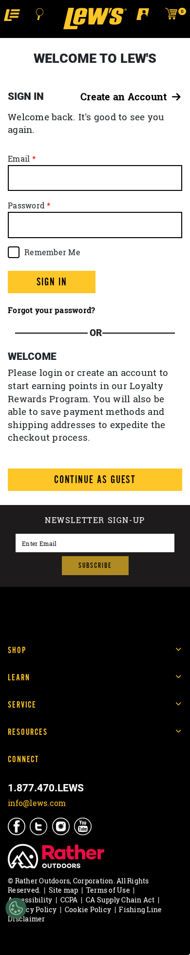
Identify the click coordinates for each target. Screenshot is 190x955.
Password (26, 205)
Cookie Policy (88, 909)
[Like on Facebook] (17, 826)
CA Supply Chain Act (120, 899)
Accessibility (30, 899)
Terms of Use (108, 890)
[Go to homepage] (95, 18)
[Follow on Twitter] (39, 826)
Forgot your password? (51, 310)
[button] (12, 14)
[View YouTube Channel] (83, 826)
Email (19, 159)
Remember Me (52, 252)
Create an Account (126, 96)
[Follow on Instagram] (61, 826)
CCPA (69, 899)
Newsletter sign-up (95, 521)
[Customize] (15, 908)
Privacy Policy (32, 909)
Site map (63, 890)
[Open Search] (40, 14)
